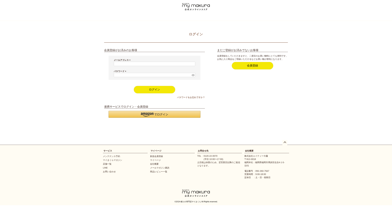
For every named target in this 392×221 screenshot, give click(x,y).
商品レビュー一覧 (158, 171)
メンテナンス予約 (111, 156)
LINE (105, 168)
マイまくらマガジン (112, 160)
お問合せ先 (203, 150)
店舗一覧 (107, 164)
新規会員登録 (156, 156)
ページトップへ (284, 142)
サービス (108, 150)
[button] (154, 114)
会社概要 (154, 164)
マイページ (156, 150)
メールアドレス (123, 60)
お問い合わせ (109, 171)
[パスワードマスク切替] (193, 75)
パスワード (120, 71)
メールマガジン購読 (159, 168)
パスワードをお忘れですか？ (191, 97)
